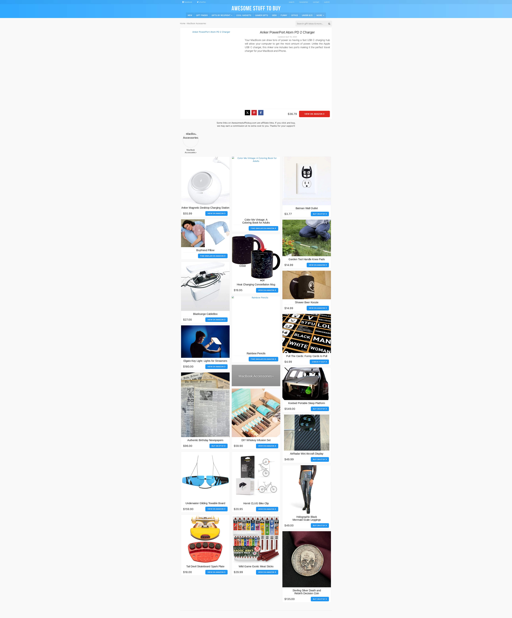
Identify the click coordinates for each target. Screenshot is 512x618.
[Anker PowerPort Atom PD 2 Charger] (210, 74)
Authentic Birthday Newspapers (205, 440)
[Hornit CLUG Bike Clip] (256, 476)
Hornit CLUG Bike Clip (256, 503)
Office (294, 15)
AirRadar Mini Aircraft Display (306, 453)
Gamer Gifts (261, 15)
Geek (274, 15)
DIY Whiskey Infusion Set (256, 440)
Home (182, 23)
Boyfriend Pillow (205, 250)
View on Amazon (313, 114)
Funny (284, 15)
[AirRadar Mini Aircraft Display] (306, 433)
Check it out (318, 362)
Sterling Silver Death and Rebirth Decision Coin (307, 592)
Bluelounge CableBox (205, 313)
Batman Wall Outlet (307, 208)
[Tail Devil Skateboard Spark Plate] (205, 539)
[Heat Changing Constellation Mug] (256, 257)
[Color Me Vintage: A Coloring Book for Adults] (256, 187)
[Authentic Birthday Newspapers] (205, 404)
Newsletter (303, 2)
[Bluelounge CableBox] (205, 286)
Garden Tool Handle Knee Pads (307, 259)
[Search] (329, 24)
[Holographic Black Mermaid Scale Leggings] (306, 489)
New (190, 15)
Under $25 (307, 15)
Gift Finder (202, 15)
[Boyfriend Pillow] (205, 233)
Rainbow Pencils (256, 353)
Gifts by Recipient (221, 15)
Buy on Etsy (319, 214)
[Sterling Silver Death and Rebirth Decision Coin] (306, 559)
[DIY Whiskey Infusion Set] (256, 413)
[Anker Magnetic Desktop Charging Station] (205, 181)
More (320, 15)
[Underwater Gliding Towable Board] (205, 476)
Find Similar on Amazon (263, 228)
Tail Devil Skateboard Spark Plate (205, 566)
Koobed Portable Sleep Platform (306, 403)
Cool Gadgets (243, 15)
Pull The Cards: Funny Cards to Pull (306, 356)
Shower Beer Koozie (306, 302)
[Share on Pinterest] (254, 112)
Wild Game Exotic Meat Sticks (256, 566)
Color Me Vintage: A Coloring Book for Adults (256, 221)
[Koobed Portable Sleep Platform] (306, 384)
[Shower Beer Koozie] (306, 285)
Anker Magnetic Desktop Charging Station (205, 207)
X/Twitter (202, 2)
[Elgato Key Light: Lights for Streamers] (205, 341)
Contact (316, 2)
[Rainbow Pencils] (259, 323)
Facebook (188, 2)
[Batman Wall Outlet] (306, 181)
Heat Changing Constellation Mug (256, 284)
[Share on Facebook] (260, 112)
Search (291, 2)
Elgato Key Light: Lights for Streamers (205, 360)
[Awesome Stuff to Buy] (256, 8)
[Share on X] (247, 112)
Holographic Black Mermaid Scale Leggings (307, 518)
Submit (327, 2)
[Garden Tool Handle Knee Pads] (306, 238)
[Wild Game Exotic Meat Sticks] (256, 539)
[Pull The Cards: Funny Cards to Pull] (306, 333)
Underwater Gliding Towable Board (205, 503)
